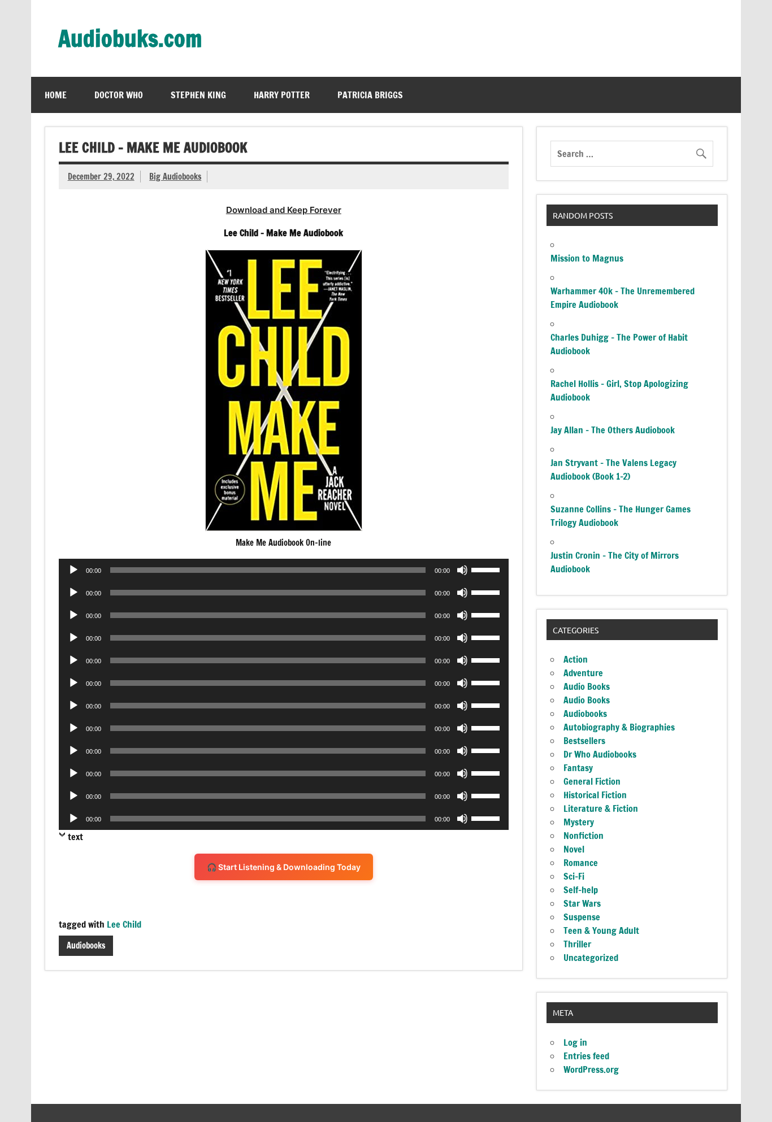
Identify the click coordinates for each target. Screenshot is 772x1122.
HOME (56, 95)
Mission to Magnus (586, 258)
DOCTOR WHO (118, 95)
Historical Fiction (595, 795)
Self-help (580, 890)
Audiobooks (86, 945)
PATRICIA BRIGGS (370, 95)
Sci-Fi (573, 876)
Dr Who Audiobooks (599, 754)
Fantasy (578, 768)
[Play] (73, 570)
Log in (575, 1042)
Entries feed (586, 1056)
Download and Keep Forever (283, 210)
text (75, 836)
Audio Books (586, 686)
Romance (580, 862)
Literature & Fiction (600, 808)
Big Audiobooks (175, 176)
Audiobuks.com (130, 38)
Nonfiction (583, 835)
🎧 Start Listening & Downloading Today (284, 867)
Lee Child (124, 924)
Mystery (578, 822)
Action (575, 659)
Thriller (577, 944)
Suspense (581, 917)
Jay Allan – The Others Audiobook (612, 430)
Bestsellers (584, 740)
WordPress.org (591, 1069)
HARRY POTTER (282, 95)
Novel (573, 849)
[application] (284, 570)
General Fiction (592, 781)
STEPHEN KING (198, 95)
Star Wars (582, 903)
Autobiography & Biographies (619, 727)
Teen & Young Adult (601, 930)
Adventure (583, 673)
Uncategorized (590, 957)
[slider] (487, 569)
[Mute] (462, 570)
